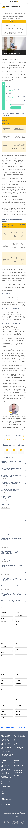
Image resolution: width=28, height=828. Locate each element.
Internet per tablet (18, 748)
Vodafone (3, 717)
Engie (2, 649)
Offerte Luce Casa (5, 764)
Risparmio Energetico (20, 692)
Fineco (17, 652)
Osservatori (18, 680)
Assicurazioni (4, 621)
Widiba (17, 720)
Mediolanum (18, 674)
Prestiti (17, 686)
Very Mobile (18, 711)
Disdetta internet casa (6, 752)
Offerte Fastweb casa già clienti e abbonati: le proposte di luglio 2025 (8, 438)
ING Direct (3, 668)
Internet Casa (18, 668)
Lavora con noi (14, 816)
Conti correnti (18, 770)
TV (16, 708)
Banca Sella (3, 624)
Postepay (3, 686)
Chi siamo (6, 812)
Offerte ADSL (4, 746)
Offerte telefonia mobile (19, 735)
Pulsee (2, 689)
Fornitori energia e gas (6, 777)
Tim (16, 702)
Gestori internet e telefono (7, 756)
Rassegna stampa (7, 813)
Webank (17, 717)
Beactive (3, 627)
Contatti (18, 816)
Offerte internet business (6, 748)
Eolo (17, 649)
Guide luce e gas (4, 770)
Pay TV (3, 795)
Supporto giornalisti (20, 812)
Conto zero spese (18, 772)
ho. (2, 658)
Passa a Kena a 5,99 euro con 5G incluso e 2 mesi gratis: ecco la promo (20, 438)
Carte (3, 789)
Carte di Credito (4, 630)
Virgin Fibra (3, 714)
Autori (10, 812)
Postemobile (16, 8)
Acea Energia (18, 612)
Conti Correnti (4, 633)
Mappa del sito (5, 802)
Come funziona (5, 804)
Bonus (17, 627)
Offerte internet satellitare (6, 744)
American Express (19, 615)
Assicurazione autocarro (19, 766)
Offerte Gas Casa (5, 765)
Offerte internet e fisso (6, 747)
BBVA (17, 624)
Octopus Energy (4, 680)
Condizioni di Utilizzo (16, 813)
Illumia (17, 664)
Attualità (17, 621)
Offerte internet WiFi (5, 743)
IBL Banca (3, 661)
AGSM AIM (3, 615)
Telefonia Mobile (4, 702)
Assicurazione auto (18, 762)
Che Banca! (18, 630)
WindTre (3, 723)
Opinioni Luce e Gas (5, 769)
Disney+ (17, 640)
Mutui (2, 677)
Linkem (2, 674)
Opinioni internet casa (6, 755)
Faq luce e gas (4, 772)
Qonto (17, 689)
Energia (17, 646)
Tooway (2, 708)
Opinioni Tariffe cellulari (19, 744)
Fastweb (3, 652)
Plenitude (3, 683)
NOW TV (17, 677)
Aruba (17, 618)
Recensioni (14, 812)
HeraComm (18, 655)
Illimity (2, 664)
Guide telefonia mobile (19, 746)
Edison (17, 643)
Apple (2, 618)
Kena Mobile (18, 671)
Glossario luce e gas (5, 773)
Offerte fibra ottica (5, 736)
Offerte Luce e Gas (5, 762)
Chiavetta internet (18, 750)
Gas (2, 655)
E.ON (2, 643)
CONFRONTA (15, 107)
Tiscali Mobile (18, 705)
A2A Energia (3, 612)
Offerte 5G (16, 739)
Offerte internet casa (5, 735)
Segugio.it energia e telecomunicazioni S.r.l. (12, 821)
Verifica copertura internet (7, 754)
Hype (17, 658)
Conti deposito (19, 633)
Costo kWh (3, 774)
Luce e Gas (4, 760)
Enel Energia (3, 646)
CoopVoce (3, 637)
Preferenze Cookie (17, 815)
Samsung (3, 695)
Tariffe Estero (17, 740)
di (23, 8)
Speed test (3, 750)
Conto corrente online (19, 773)
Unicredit (3, 711)
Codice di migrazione (5, 751)
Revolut (2, 692)
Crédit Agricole (19, 637)
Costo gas (3, 776)
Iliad (17, 661)
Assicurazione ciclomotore (20, 765)
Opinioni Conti (17, 775)
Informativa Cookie (9, 815)
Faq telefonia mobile (18, 747)
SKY (16, 695)
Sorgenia (3, 699)
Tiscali (2, 705)
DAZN (2, 640)
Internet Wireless (4, 671)
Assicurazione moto (18, 764)
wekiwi (2, 720)
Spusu (17, 699)
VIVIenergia (18, 714)
